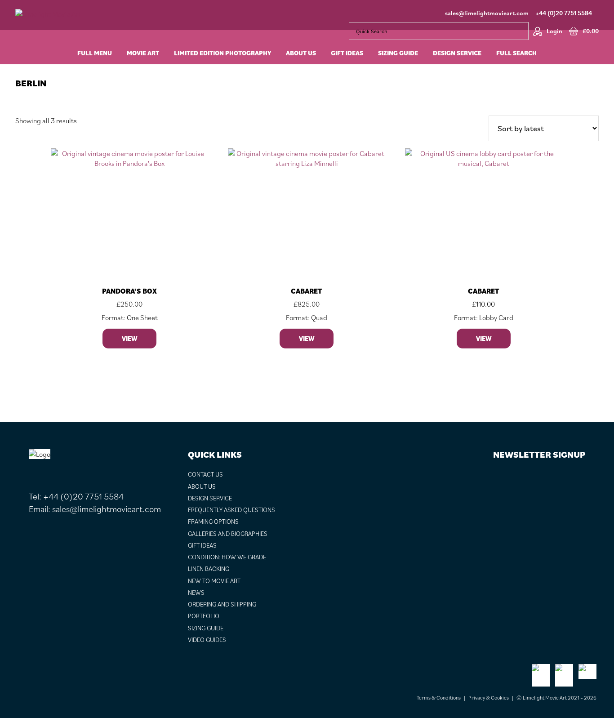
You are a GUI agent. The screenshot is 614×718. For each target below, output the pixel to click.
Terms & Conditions (439, 697)
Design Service (210, 498)
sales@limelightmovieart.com (487, 13)
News (196, 593)
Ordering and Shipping (222, 604)
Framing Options (213, 521)
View (129, 338)
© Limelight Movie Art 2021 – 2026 (556, 697)
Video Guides (207, 640)
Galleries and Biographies (227, 534)
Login (554, 31)
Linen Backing (208, 569)
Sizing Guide (205, 628)
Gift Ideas (202, 545)
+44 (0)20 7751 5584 (563, 13)
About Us (202, 486)
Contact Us (205, 474)
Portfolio (203, 616)
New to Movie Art (214, 581)
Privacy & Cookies (488, 697)
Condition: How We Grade (227, 557)
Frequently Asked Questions (231, 510)
